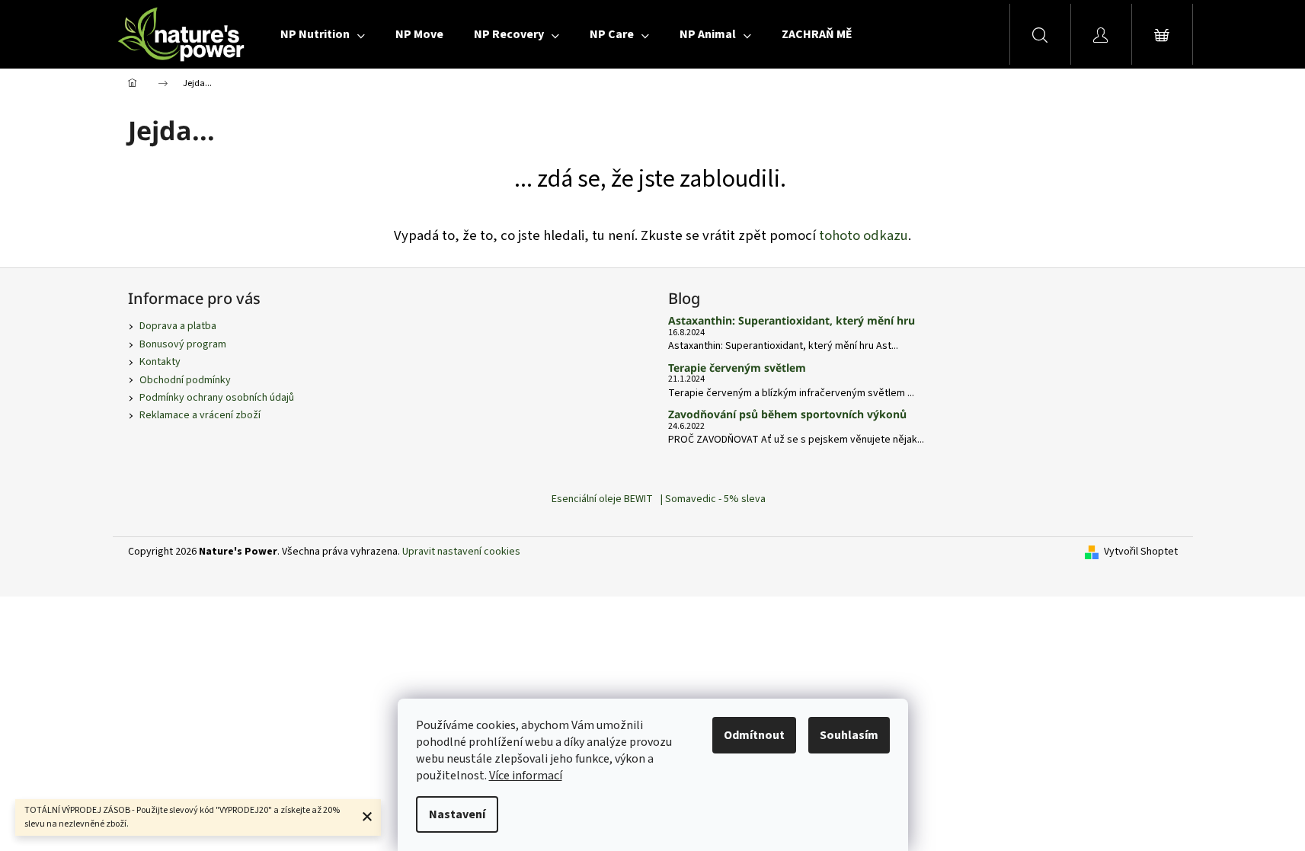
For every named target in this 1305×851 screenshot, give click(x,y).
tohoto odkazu (863, 235)
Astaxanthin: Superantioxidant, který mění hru (791, 320)
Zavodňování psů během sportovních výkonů (787, 414)
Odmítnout (754, 735)
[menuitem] (322, 34)
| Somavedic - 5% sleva (713, 499)
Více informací (525, 775)
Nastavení (457, 814)
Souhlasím (849, 735)
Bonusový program (182, 344)
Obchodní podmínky (185, 380)
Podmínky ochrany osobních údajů (216, 397)
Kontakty (160, 362)
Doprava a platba (177, 326)
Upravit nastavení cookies (461, 551)
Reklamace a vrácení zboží (200, 415)
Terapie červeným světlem (737, 367)
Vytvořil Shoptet (1141, 552)
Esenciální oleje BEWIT (602, 499)
